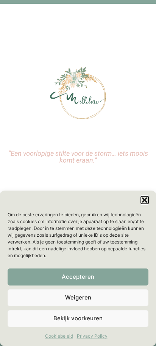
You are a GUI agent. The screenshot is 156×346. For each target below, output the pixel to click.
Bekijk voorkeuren (78, 318)
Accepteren (78, 276)
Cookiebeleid (59, 336)
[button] (144, 200)
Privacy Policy (92, 336)
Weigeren (78, 297)
